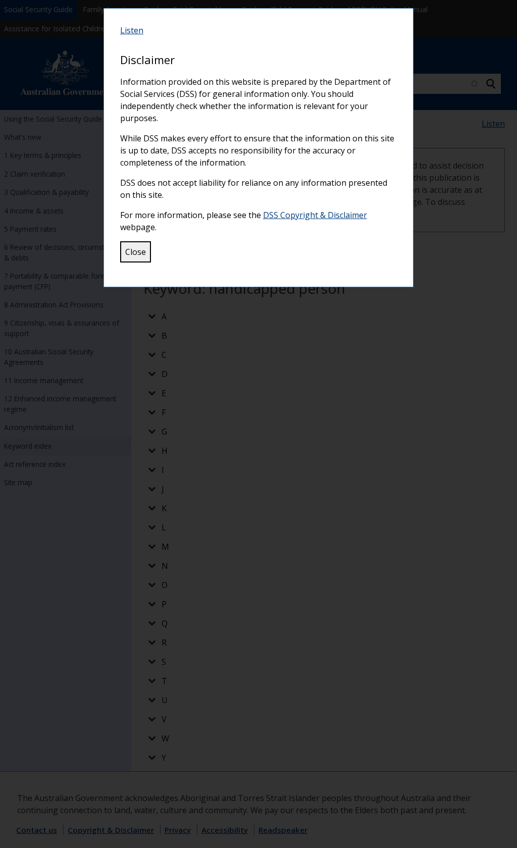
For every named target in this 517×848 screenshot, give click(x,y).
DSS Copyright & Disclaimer (315, 215)
